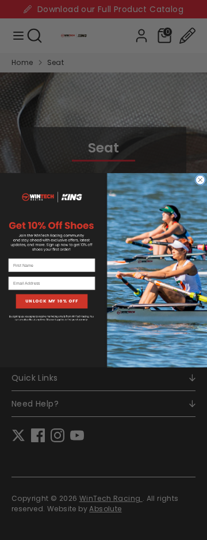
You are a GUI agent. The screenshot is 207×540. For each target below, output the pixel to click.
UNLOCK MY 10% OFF (51, 301)
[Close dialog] (200, 179)
